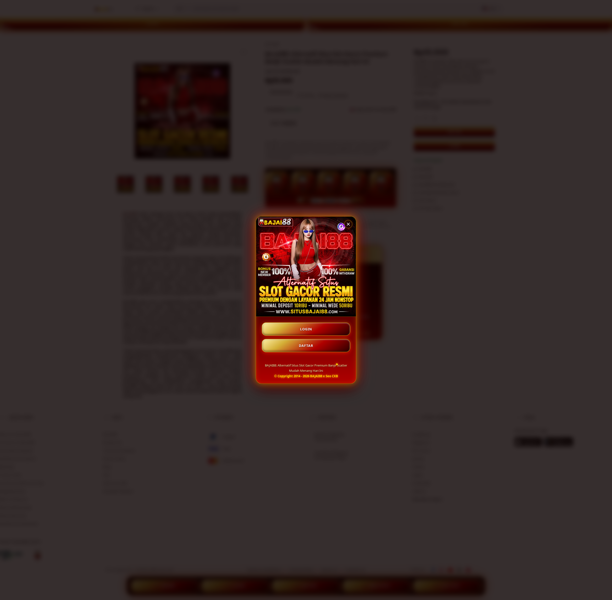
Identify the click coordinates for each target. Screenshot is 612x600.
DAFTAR (306, 345)
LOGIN (306, 329)
